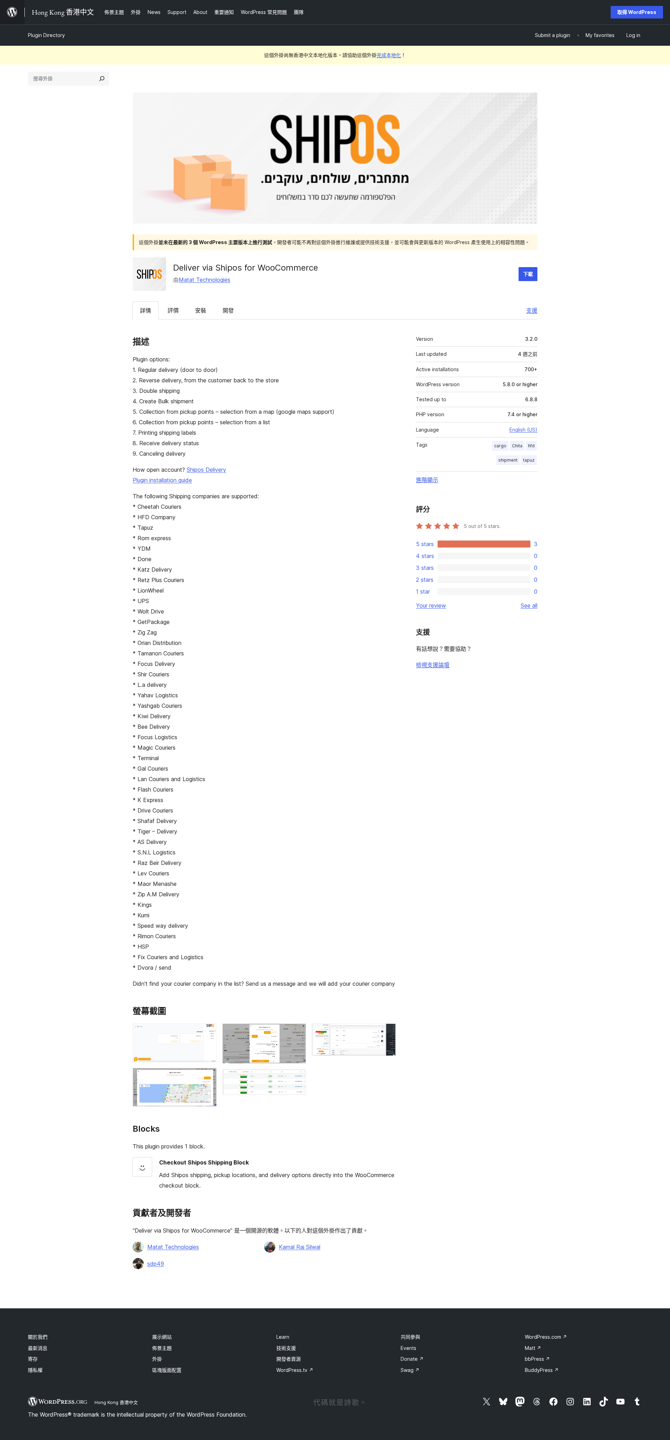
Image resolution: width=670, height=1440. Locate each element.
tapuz (529, 460)
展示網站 (162, 1337)
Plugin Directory (46, 35)
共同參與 (410, 1337)
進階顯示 (427, 479)
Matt (533, 1348)
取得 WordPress (636, 12)
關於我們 (37, 1337)
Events (408, 1348)
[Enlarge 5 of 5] (386, 1032)
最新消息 (37, 1348)
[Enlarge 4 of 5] (296, 1078)
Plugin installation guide (162, 480)
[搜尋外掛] (102, 79)
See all (529, 605)
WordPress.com (546, 1337)
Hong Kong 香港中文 (116, 1402)
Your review (431, 605)
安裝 (200, 310)
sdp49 (155, 1263)
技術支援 (286, 1348)
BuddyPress (542, 1370)
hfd (531, 445)
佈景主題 (162, 1348)
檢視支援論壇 (432, 664)
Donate (412, 1359)
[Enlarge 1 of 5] (207, 1032)
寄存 (33, 1359)
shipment (508, 460)
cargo (500, 445)
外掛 (157, 1359)
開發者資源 (288, 1359)
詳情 (145, 310)
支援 (531, 310)
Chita (517, 445)
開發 (228, 310)
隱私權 (35, 1370)
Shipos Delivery (206, 469)
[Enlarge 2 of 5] (207, 1077)
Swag (410, 1370)
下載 (528, 274)
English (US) (523, 430)
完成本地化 (389, 55)
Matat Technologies (204, 279)
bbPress (537, 1359)
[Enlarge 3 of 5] (296, 1032)
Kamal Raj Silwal (299, 1246)
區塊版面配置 (166, 1370)
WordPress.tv (294, 1370)
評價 (173, 310)
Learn (282, 1337)
